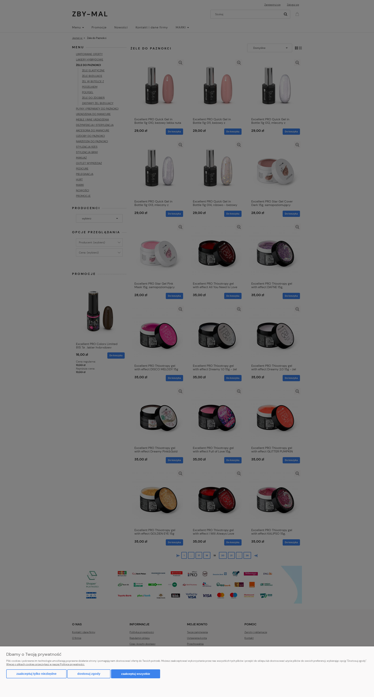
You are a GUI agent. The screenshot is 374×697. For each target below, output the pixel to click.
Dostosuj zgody (88, 673)
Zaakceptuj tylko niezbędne (36, 673)
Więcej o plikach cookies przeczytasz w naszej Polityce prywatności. (45, 664)
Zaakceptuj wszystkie (135, 673)
